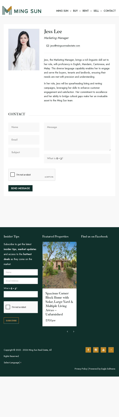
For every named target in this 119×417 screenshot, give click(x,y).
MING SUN (62, 11)
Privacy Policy (81, 368)
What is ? (10, 288)
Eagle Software (108, 368)
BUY (75, 11)
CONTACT (110, 11)
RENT (86, 11)
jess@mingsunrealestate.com (65, 45)
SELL (96, 11)
